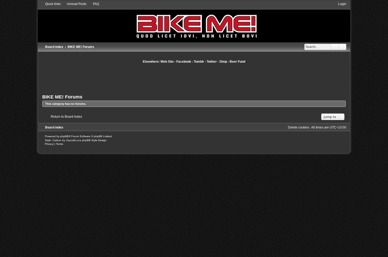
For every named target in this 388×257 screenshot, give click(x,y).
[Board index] (194, 22)
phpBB (64, 136)
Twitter (212, 61)
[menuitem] (74, 4)
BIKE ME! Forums (62, 97)
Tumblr (199, 61)
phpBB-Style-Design (94, 140)
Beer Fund (237, 61)
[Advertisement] (194, 78)
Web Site (167, 61)
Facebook (183, 61)
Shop (223, 61)
